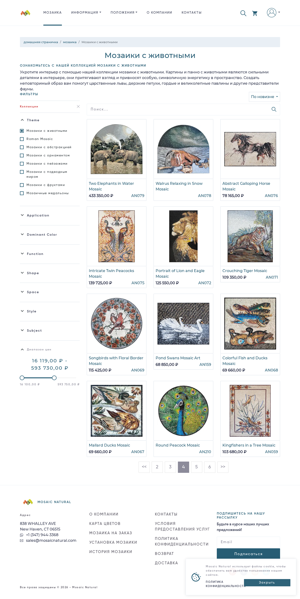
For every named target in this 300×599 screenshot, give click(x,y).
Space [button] (33, 292)
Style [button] (32, 311)
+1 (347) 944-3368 (41, 535)
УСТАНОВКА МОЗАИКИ (113, 543)
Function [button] (35, 254)
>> (223, 467)
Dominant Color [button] (42, 234)
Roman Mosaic (39, 139)
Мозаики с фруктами (45, 185)
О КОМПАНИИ (159, 12)
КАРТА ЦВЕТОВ (105, 524)
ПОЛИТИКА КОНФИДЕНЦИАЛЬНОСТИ (182, 541)
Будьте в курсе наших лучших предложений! (243, 527)
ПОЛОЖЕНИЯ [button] (123, 12)
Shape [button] (33, 273)
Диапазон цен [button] (39, 349)
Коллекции (29, 106)
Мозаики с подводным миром (47, 174)
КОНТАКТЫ (192, 12)
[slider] (22, 377)
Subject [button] (34, 330)
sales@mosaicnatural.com (50, 540)
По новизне (263, 97)
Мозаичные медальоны (47, 193)
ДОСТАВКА (166, 563)
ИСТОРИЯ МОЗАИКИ (110, 552)
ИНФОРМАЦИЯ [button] (84, 12)
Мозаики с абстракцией (49, 147)
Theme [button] (33, 120)
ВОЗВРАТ (164, 554)
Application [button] (38, 215)
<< (144, 467)
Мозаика (52, 12)
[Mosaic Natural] (25, 17)
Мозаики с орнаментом (48, 155)
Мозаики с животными (47, 131)
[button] (243, 13)
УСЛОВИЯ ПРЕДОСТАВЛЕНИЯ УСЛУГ (182, 526)
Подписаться (248, 554)
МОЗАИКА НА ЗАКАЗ (110, 533)
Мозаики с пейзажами (47, 163)
